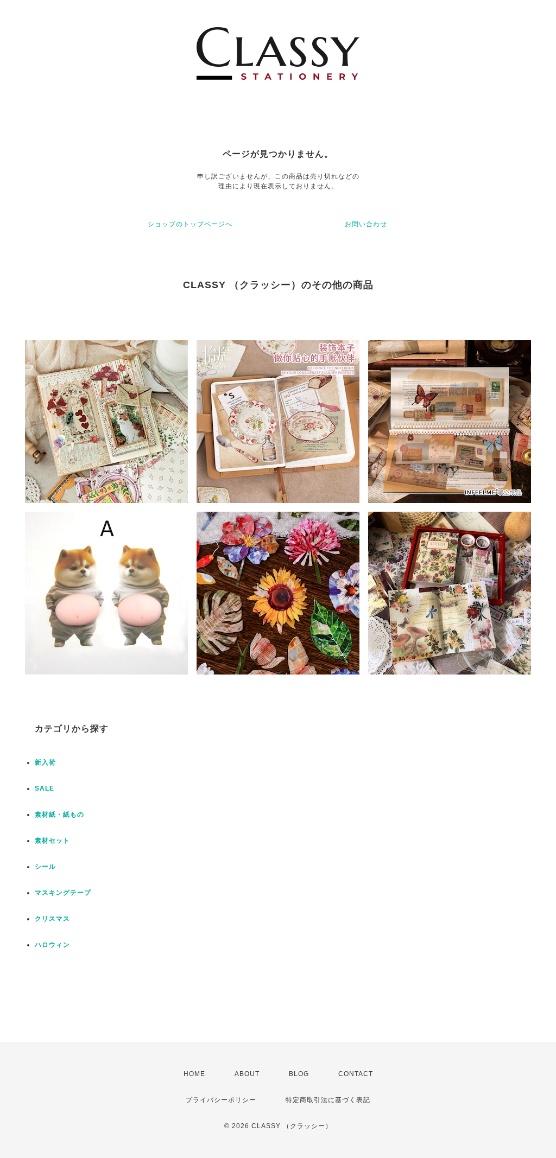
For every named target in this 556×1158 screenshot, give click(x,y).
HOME (194, 1074)
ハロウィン (52, 945)
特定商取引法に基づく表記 (328, 1100)
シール (45, 866)
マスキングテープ (63, 892)
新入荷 (45, 762)
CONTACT (355, 1074)
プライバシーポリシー (221, 1100)
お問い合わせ (366, 224)
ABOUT (247, 1074)
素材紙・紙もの (59, 814)
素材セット (52, 840)
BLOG (299, 1074)
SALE (44, 788)
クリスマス (52, 918)
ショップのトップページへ (190, 224)
